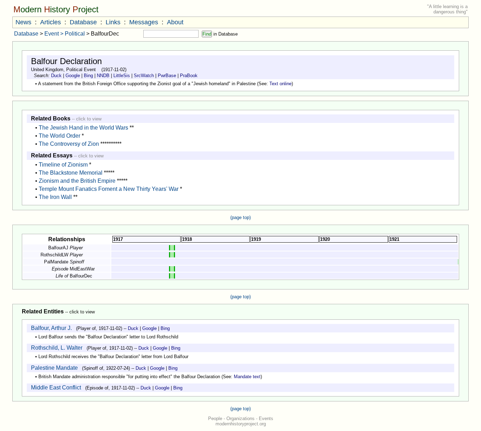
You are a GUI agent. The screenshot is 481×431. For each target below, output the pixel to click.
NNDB (103, 75)
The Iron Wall (55, 197)
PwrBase (167, 75)
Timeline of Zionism (63, 165)
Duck (56, 75)
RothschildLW (54, 254)
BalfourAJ (58, 247)
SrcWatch (144, 75)
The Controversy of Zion (69, 144)
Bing (88, 75)
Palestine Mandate (54, 368)
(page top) (240, 217)
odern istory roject (56, 9)
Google (72, 75)
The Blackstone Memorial (70, 173)
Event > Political (64, 34)
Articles (50, 22)
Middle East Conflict (56, 388)
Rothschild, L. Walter (56, 348)
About (175, 22)
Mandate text (247, 376)
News (23, 22)
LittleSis (121, 75)
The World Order (59, 136)
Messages (143, 22)
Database (83, 22)
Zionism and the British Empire (77, 181)
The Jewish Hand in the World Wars (83, 128)
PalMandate (56, 261)
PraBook (189, 75)
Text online (280, 83)
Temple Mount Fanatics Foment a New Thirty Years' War (109, 189)
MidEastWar (82, 268)
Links (113, 22)
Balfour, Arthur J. (51, 328)
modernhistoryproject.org (240, 423)
